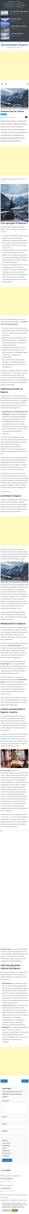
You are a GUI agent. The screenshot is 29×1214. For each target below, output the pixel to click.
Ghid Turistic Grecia (10, 3)
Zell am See (3, 114)
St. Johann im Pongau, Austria (19, 11)
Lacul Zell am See (6, 1188)
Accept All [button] (15, 1210)
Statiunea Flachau (16, 19)
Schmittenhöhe (7, 1005)
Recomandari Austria (14, 45)
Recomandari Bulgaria (20, 5)
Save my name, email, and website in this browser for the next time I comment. (6, 1148)
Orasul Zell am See (25, 1081)
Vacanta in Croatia (8, 5)
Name (4, 1117)
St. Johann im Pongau (13, 1030)
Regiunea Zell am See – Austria (5, 1081)
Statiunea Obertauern (17, 33)
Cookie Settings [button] (6, 1210)
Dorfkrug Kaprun (9, 736)
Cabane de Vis (20, 3)
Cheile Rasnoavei (9, 7)
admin (14, 117)
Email (4, 1124)
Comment (6, 1101)
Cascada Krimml (5, 491)
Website (4, 1131)
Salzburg (23, 124)
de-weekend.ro (20, 7)
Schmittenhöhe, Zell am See (19, 26)
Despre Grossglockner (7, 1178)
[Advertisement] (14, 65)
